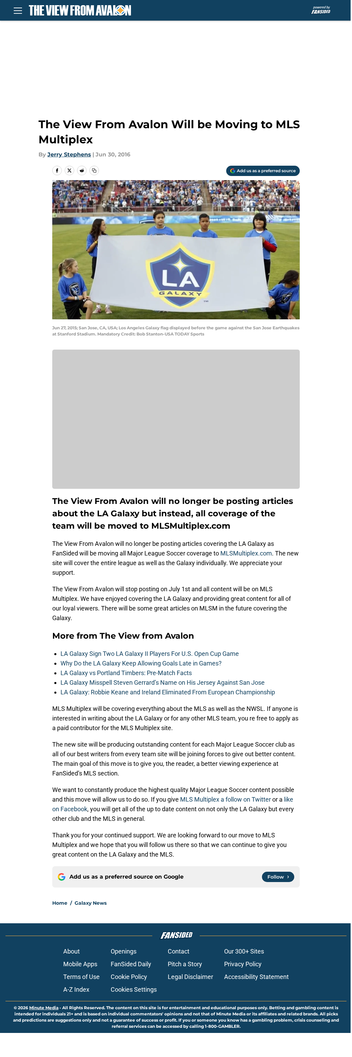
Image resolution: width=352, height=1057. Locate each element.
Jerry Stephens (69, 154)
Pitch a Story (185, 964)
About (71, 951)
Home (59, 903)
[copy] (94, 170)
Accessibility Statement (256, 976)
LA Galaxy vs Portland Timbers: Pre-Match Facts (126, 672)
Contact (178, 951)
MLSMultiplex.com (246, 553)
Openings (123, 951)
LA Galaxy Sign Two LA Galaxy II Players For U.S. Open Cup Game (149, 653)
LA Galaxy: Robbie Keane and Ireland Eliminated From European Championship (167, 692)
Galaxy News (91, 903)
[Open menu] (18, 10)
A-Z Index (76, 989)
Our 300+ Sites (244, 951)
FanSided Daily (131, 964)
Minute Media (43, 1007)
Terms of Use (81, 976)
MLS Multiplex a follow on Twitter (225, 799)
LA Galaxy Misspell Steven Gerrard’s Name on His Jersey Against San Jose (162, 682)
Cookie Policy (129, 976)
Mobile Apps (80, 964)
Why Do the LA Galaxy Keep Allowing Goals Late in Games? (141, 663)
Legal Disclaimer (190, 976)
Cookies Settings (134, 989)
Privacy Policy (243, 964)
